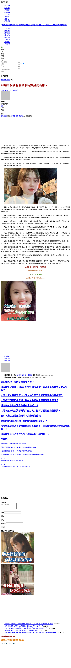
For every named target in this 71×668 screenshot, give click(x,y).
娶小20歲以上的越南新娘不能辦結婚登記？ (22, 415)
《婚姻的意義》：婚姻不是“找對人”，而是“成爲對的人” (22, 630)
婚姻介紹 (7, 37)
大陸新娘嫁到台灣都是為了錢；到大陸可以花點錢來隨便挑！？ (32, 410)
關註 (2, 106)
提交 (2, 527)
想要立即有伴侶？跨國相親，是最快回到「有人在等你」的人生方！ (26, 628)
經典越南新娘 (15, 116)
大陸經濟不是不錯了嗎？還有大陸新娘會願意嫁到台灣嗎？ (29, 400)
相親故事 (7, 12)
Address (3, 523)
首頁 (2, 80)
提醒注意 (7, 39)
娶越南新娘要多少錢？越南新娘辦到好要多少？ (24, 421)
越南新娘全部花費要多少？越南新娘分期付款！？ (25, 434)
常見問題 (7, 44)
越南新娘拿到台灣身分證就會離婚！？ (19, 405)
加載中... (5, 439)
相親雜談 (7, 17)
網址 (2, 520)
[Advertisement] (35, 130)
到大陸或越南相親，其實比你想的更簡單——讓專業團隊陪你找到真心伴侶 (28, 624)
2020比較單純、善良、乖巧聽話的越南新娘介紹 (16, 451)
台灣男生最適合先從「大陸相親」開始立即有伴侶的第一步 (23, 626)
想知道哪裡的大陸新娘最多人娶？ (17, 382)
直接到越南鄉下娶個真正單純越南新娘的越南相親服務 (18, 447)
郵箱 (2, 516)
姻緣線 (30, 375)
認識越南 (7, 8)
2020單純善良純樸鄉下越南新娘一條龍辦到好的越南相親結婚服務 (22, 454)
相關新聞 (7, 21)
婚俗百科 (7, 19)
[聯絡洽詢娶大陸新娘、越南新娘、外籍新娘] (18, 320)
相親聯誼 (7, 10)
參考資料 (7, 42)
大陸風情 (7, 5)
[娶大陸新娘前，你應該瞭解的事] (17, 562)
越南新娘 (7, 33)
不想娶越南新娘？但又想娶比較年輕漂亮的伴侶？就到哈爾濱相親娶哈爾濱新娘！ (31, 632)
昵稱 (2, 512)
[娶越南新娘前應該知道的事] (17, 594)
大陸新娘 (7, 28)
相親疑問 (7, 356)
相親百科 (7, 14)
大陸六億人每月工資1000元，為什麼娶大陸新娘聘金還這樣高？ (32, 395)
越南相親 (7, 35)
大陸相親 (7, 31)
